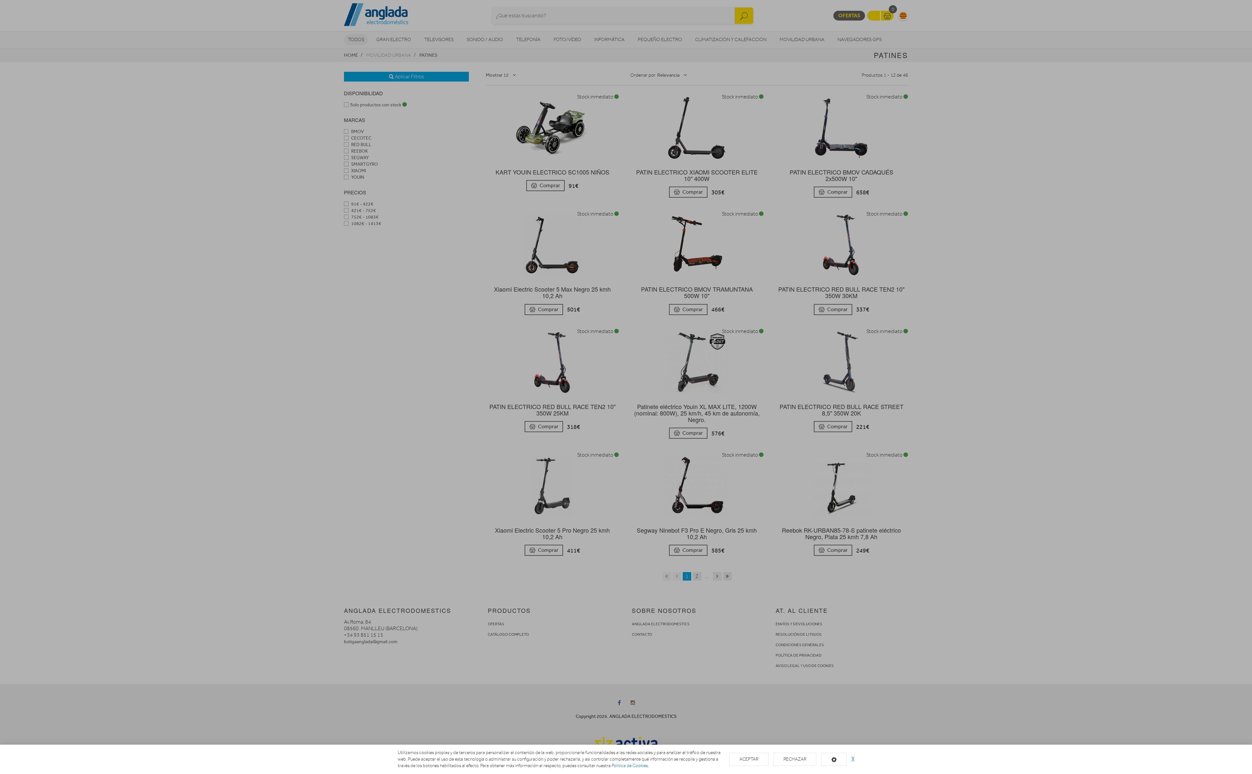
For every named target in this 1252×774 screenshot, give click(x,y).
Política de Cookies (630, 765)
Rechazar (794, 759)
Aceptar (748, 759)
